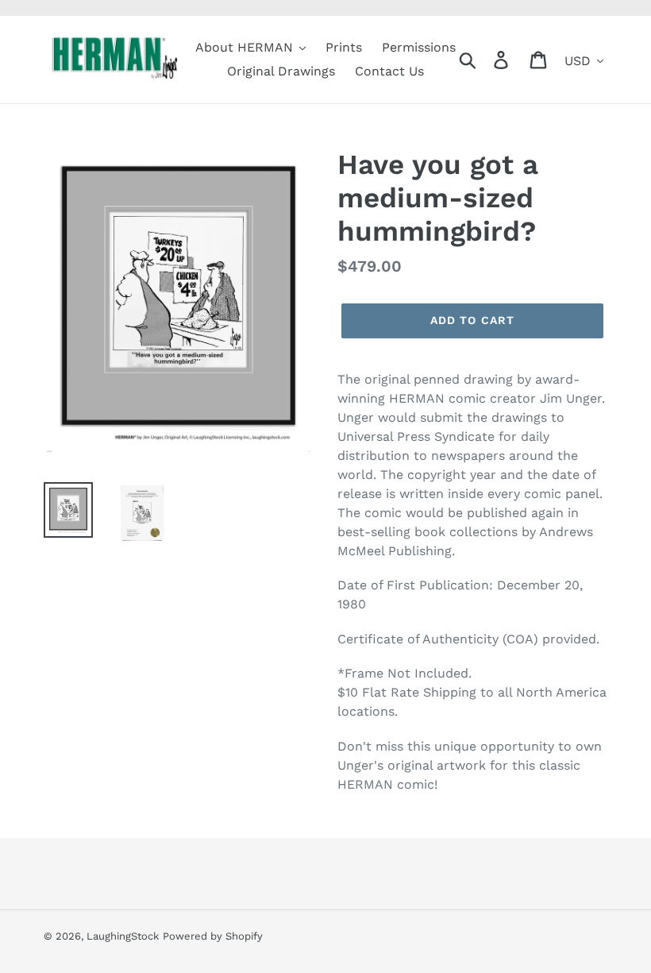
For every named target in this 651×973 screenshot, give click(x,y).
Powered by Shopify (213, 936)
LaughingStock (123, 936)
